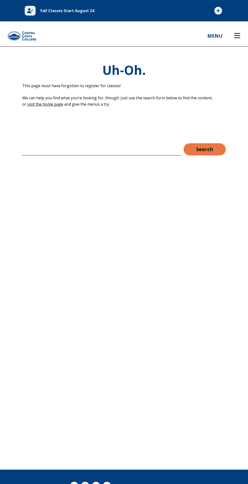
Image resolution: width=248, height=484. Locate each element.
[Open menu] (237, 36)
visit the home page (45, 104)
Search (204, 149)
